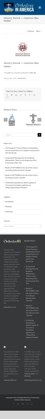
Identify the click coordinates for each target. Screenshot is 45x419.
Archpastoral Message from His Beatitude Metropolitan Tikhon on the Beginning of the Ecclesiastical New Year (20, 160)
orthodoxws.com (10, 307)
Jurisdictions (22, 78)
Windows (27, 376)
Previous (31, 31)
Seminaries (9, 212)
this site (33, 73)
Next (38, 31)
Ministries (8, 207)
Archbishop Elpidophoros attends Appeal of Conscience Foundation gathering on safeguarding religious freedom (20, 185)
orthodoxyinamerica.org (32, 380)
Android (27, 374)
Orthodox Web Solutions (22, 400)
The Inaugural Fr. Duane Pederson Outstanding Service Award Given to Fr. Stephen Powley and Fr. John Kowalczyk (22, 150)
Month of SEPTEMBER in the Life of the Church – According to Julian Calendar (33, 310)
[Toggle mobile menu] (40, 7)
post (8, 73)
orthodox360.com (10, 380)
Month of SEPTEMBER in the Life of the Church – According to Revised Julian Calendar (33, 294)
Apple (32, 374)
